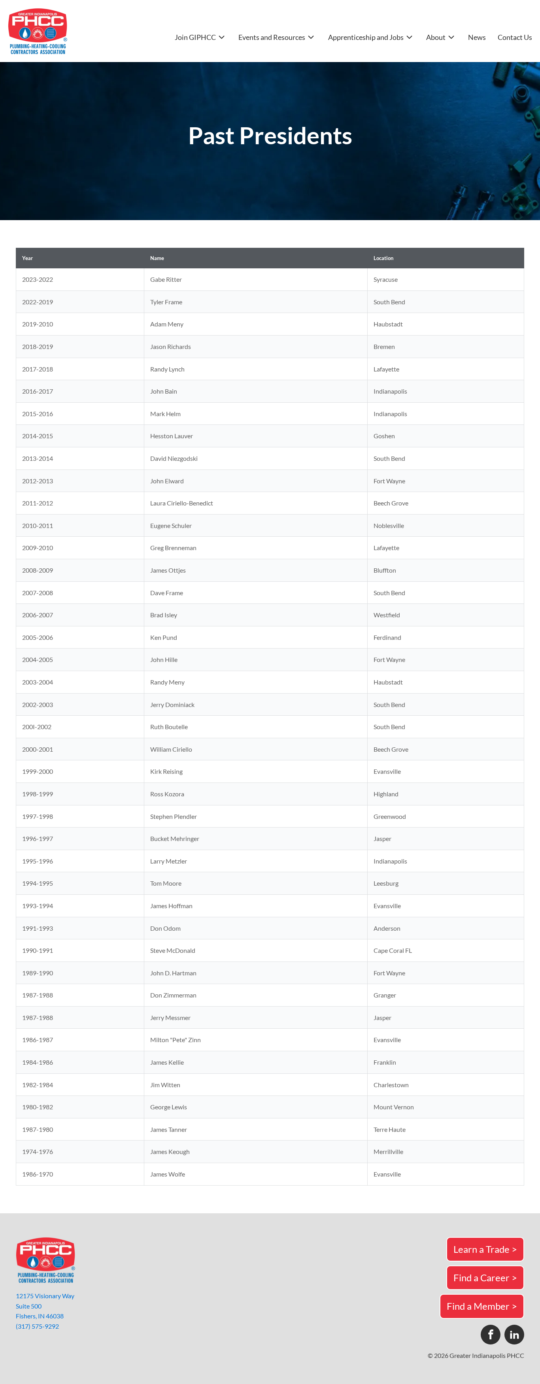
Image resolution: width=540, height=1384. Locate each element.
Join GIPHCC (195, 37)
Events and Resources (271, 37)
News (477, 37)
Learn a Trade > (485, 1249)
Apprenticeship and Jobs (366, 37)
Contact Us (515, 37)
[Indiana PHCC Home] (37, 31)
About (436, 37)
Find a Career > (485, 1277)
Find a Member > (482, 1306)
